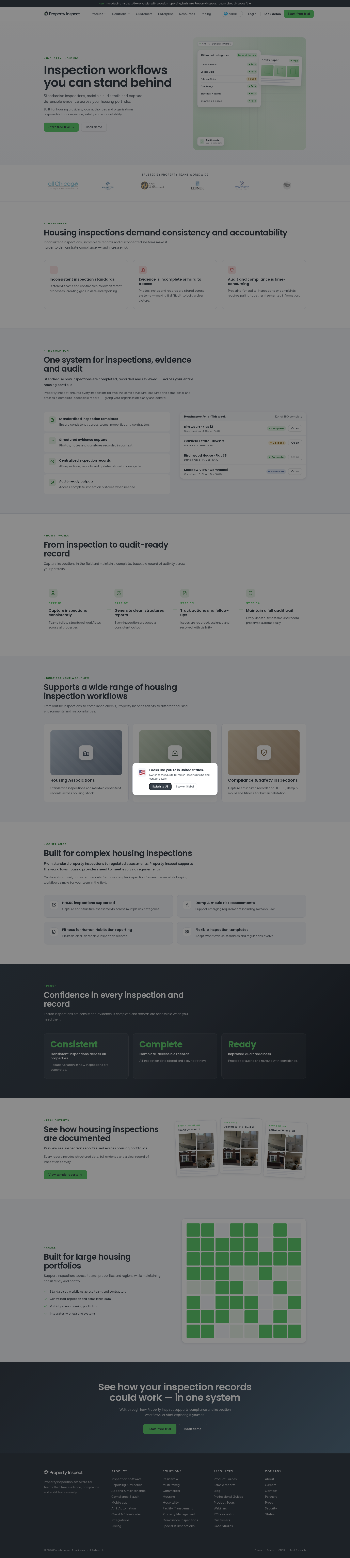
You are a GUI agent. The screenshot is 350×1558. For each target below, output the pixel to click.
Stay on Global (185, 786)
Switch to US (160, 786)
